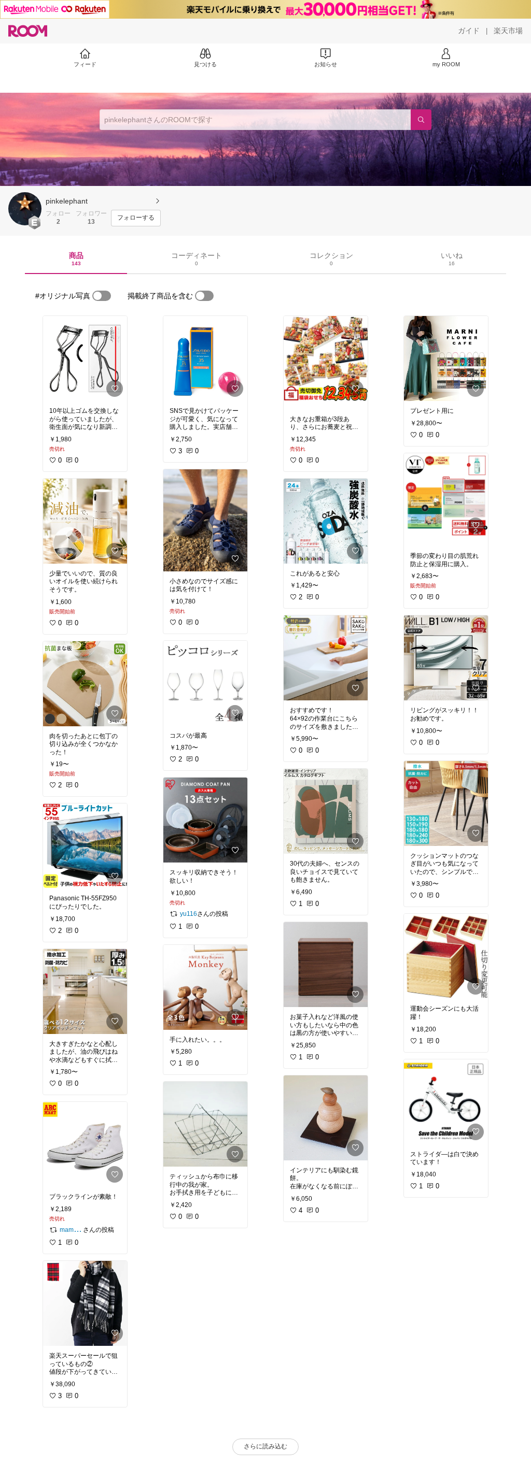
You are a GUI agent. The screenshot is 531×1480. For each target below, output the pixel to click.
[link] (85, 358)
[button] (24, 208)
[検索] (421, 119)
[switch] (101, 296)
